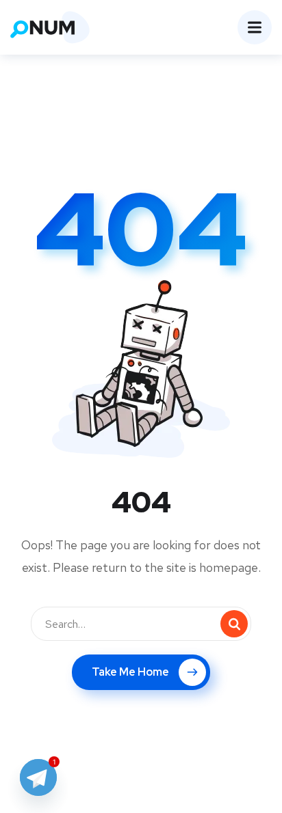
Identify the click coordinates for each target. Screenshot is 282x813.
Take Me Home (130, 672)
